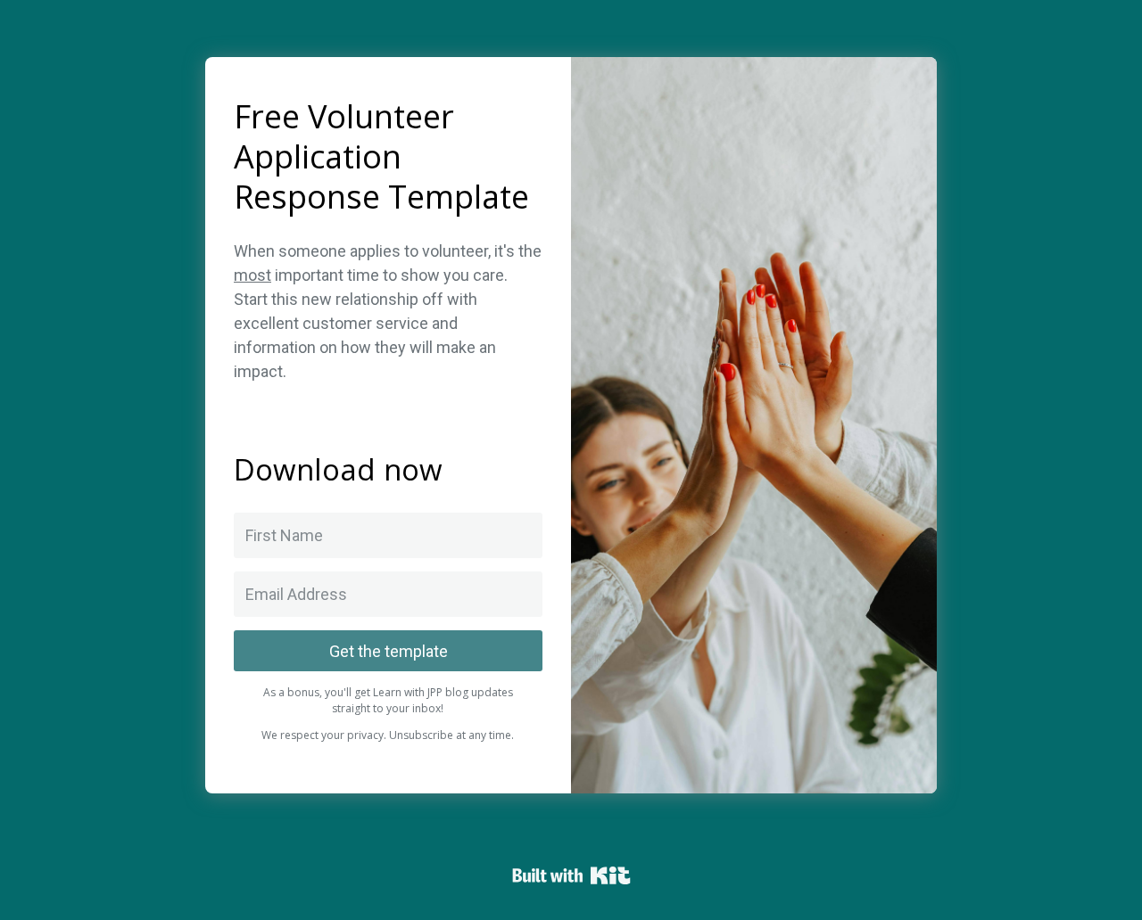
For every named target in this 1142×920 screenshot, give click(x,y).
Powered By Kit (571, 875)
